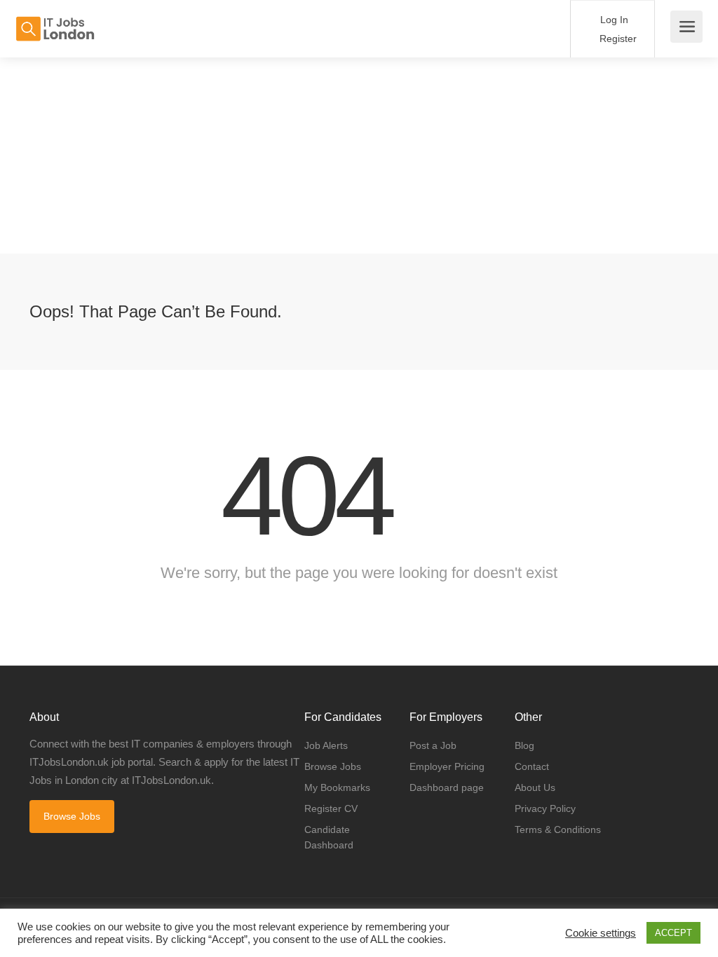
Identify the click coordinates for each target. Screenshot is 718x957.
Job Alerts (326, 745)
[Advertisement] (359, 155)
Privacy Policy (545, 808)
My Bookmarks (337, 787)
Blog (524, 745)
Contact (532, 766)
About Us (535, 787)
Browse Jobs (71, 816)
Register (617, 38)
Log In (612, 19)
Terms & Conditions (558, 829)
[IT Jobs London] (54, 21)
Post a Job (432, 745)
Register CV (331, 808)
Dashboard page (446, 787)
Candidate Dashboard (328, 837)
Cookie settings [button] (600, 933)
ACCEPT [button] (673, 933)
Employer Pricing (447, 766)
